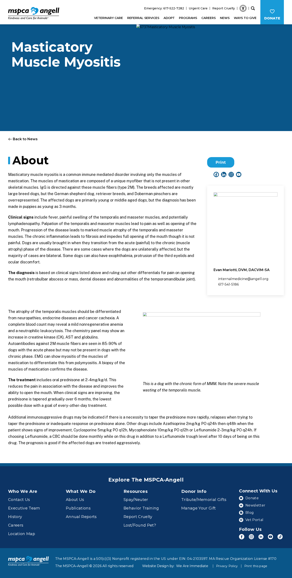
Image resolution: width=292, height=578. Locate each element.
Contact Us (19, 499)
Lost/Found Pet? (140, 525)
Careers (208, 18)
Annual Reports (81, 516)
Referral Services (143, 18)
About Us (75, 499)
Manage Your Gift (198, 508)
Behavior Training (141, 508)
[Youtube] (238, 174)
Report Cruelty (223, 8)
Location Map (21, 533)
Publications (78, 508)
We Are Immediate (192, 566)
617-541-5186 (228, 284)
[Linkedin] (223, 174)
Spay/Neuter (136, 499)
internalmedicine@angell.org (243, 279)
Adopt (169, 18)
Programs (188, 18)
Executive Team (24, 508)
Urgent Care (198, 8)
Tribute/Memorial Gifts (203, 499)
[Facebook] (216, 174)
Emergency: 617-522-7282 (164, 8)
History (15, 516)
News (225, 18)
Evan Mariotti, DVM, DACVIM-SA (242, 270)
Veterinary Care (108, 18)
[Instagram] (231, 174)
